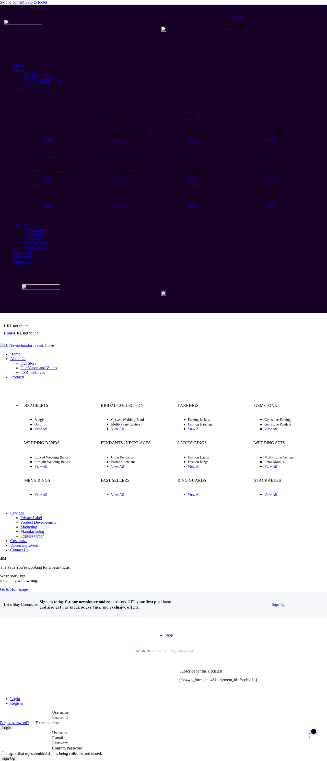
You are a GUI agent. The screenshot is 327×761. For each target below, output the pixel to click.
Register (17, 703)
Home (9, 333)
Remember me (47, 723)
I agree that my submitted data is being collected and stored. (53, 753)
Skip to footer (36, 2)
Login (15, 699)
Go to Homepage (14, 589)
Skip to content (12, 2)
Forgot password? (14, 723)
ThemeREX (141, 651)
